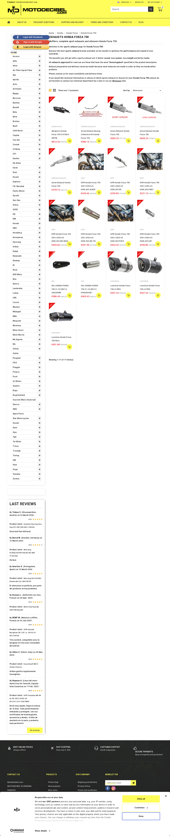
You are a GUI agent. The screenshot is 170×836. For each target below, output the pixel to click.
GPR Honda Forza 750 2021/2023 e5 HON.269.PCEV (120, 237)
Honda (16, 223)
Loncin (16, 302)
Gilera (15, 205)
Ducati (16, 177)
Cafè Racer (18, 131)
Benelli (16, 107)
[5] (42, 519)
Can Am (16, 140)
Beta (15, 112)
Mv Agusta (18, 339)
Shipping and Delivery (72, 22)
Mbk (15, 316)
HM (14, 219)
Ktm (14, 279)
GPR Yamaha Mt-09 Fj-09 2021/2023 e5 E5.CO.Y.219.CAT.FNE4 (25, 698)
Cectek (16, 144)
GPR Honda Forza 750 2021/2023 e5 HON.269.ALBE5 (90, 186)
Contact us (13, 774)
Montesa (17, 325)
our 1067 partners (51, 801)
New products (54, 786)
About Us (21, 22)
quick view (70, 100)
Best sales (53, 790)
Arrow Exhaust (88, 127)
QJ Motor (17, 381)
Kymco (16, 284)
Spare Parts (18, 414)
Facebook (107, 788)
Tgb (14, 437)
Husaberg (17, 233)
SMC (15, 409)
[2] (35, 519)
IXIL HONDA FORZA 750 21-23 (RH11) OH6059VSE (89, 289)
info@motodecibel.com (26, 2)
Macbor (16, 307)
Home (10, 22)
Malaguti (17, 312)
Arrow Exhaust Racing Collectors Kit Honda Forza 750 (90, 134)
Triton (16, 446)
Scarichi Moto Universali (24, 400)
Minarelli (17, 321)
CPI (14, 154)
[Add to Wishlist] (70, 106)
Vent (15, 465)
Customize (139, 807)
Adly (15, 61)
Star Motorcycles (21, 418)
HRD (15, 228)
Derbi (15, 168)
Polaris (16, 372)
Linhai (15, 293)
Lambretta (17, 288)
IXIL (53, 281)
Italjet (15, 251)
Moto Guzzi (18, 330)
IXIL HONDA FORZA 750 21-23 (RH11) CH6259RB (60, 289)
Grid (50, 90)
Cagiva (16, 135)
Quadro (16, 386)
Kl (14, 265)
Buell (15, 126)
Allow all (141, 799)
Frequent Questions (43, 22)
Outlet (15, 353)
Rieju (15, 390)
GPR (83, 178)
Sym (15, 432)
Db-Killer (17, 163)
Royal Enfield (19, 395)
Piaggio (16, 367)
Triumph (17, 451)
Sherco (16, 404)
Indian (15, 247)
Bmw (15, 117)
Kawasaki (17, 256)
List (54, 90)
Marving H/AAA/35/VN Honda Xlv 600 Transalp (22, 553)
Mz (14, 344)
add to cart (69, 141)
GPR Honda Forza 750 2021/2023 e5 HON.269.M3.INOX (61, 237)
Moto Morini (18, 335)
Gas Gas (16, 200)
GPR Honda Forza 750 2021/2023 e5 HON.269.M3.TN (90, 237)
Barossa (17, 98)
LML (15, 298)
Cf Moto (16, 149)
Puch (15, 377)
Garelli (16, 196)
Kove (15, 270)
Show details (41, 831)
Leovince (114, 281)
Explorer (17, 182)
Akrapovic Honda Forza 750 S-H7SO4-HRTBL (60, 134)
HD (14, 214)
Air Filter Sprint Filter (22, 70)
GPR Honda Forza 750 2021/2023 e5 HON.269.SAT (149, 237)
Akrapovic (57, 127)
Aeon (15, 66)
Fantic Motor (19, 191)
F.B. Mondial (18, 186)
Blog (141, 22)
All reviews (35, 730)
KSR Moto (17, 274)
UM (14, 460)
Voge (15, 469)
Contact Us (126, 22)
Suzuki (16, 423)
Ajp (14, 75)
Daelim (16, 158)
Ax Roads (17, 89)
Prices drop (53, 782)
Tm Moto (17, 441)
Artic (15, 84)
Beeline (16, 103)
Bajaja (15, 93)
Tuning (16, 455)
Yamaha (16, 474)
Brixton (16, 121)
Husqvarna (18, 237)
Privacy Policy (84, 786)
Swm (15, 428)
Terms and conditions (102, 22)
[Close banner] (166, 796)
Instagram (113, 788)
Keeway (16, 260)
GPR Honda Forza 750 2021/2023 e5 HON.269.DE (120, 186)
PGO (15, 363)
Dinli (15, 172)
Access (16, 56)
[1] (33, 519)
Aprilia (16, 79)
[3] (38, 519)
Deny (141, 816)
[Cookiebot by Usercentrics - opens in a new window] (17, 831)
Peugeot (17, 358)
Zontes (16, 479)
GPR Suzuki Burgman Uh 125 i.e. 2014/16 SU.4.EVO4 (23, 632)
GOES (15, 209)
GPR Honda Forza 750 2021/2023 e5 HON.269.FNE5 (149, 186)
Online (16, 349)
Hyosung (17, 242)
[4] (40, 519)
